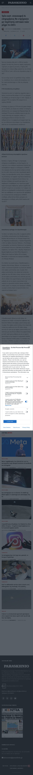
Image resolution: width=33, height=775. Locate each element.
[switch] (26, 381)
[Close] (29, 347)
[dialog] (16, 387)
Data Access (16, 427)
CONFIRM (10, 421)
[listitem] (16, 377)
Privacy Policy (26, 427)
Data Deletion (7, 427)
